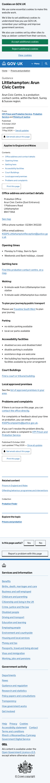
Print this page (13, 186)
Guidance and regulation (15, 685)
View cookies (25, 55)
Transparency (9, 701)
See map (6, 219)
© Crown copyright (25, 776)
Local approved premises (16, 176)
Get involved (8, 711)
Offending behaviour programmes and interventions (25, 490)
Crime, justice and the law (15, 606)
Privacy (13, 723)
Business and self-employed (16, 591)
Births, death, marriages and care (19, 586)
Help (4, 723)
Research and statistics (14, 690)
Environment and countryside (17, 632)
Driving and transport (13, 617)
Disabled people (10, 612)
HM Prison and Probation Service (17, 114)
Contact (33, 727)
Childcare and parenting (14, 596)
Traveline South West (25, 309)
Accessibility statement (14, 727)
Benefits (6, 581)
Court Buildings (12, 172)
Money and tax (9, 643)
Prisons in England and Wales (15, 485)
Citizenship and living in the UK (18, 601)
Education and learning (14, 622)
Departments (9, 675)
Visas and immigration (13, 653)
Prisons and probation (20, 70)
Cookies (24, 723)
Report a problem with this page (25, 553)
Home (4, 70)
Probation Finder (9, 504)
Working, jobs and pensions (16, 658)
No (42, 542)
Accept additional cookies (25, 41)
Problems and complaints (16, 180)
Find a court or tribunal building (18, 375)
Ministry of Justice (21, 117)
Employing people (11, 627)
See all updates (22, 130)
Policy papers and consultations (18, 695)
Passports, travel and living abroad (20, 648)
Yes (30, 542)
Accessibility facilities (14, 168)
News (5, 680)
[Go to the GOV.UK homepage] (12, 63)
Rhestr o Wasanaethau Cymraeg (19, 735)
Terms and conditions (13, 731)
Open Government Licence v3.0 (18, 752)
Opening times (11, 160)
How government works (14, 706)
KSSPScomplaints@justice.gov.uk (20, 422)
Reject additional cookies (25, 48)
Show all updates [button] (34, 445)
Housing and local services (16, 637)
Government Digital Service (16, 739)
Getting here (10, 164)
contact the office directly (15, 410)
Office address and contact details (20, 156)
